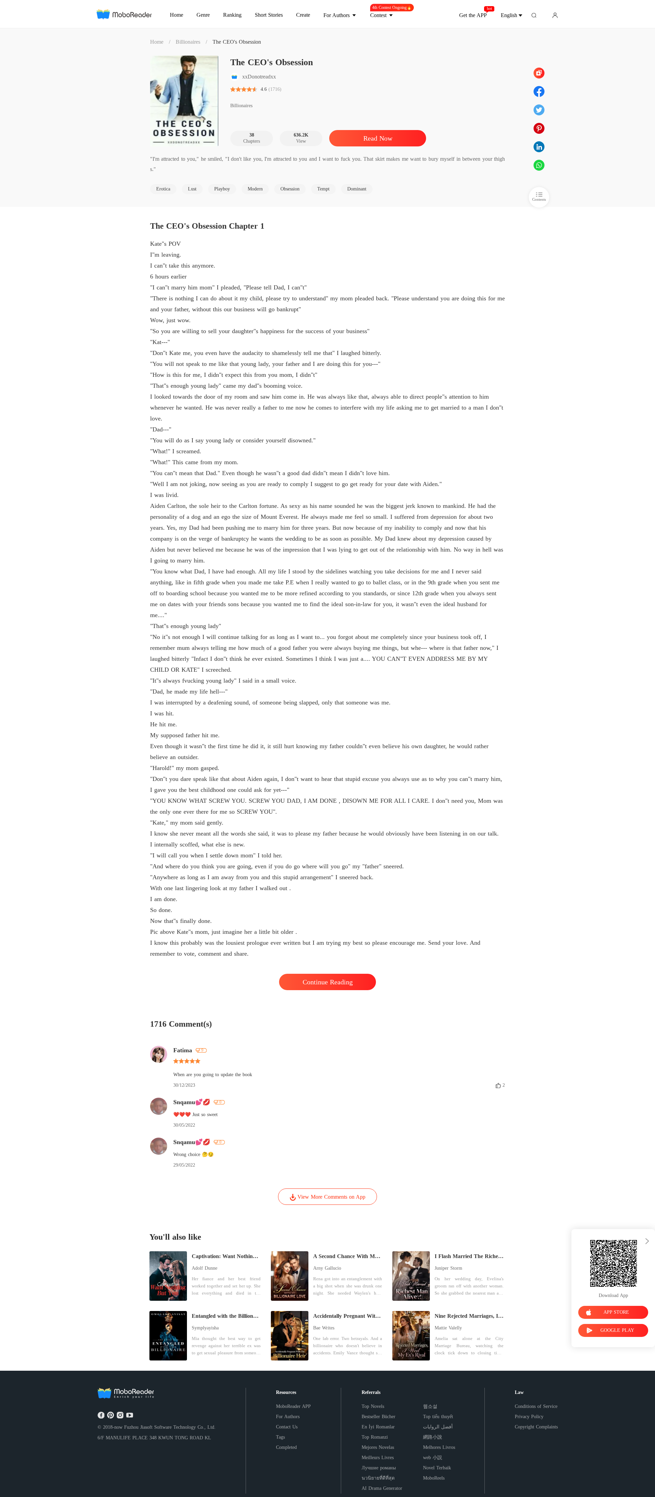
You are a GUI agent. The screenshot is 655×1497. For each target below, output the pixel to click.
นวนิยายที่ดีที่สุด (378, 1478)
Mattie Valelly (448, 1327)
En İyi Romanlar (378, 1426)
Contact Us (286, 1426)
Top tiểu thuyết (438, 1416)
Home (156, 42)
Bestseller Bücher (378, 1416)
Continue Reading (328, 982)
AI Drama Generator (382, 1488)
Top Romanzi (375, 1437)
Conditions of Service (536, 1406)
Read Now (377, 138)
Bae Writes (323, 1327)
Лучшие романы (379, 1467)
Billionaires (188, 42)
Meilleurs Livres (378, 1457)
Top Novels (373, 1406)
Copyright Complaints (536, 1426)
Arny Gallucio (327, 1268)
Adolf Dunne (204, 1268)
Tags (280, 1437)
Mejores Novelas (378, 1447)
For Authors (288, 1416)
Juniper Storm (448, 1268)
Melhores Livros (439, 1447)
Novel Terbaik (437, 1467)
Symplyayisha (205, 1327)
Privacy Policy (529, 1416)
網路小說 (432, 1437)
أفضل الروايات (438, 1426)
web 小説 (432, 1457)
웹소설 (430, 1406)
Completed (286, 1447)
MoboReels (434, 1478)
